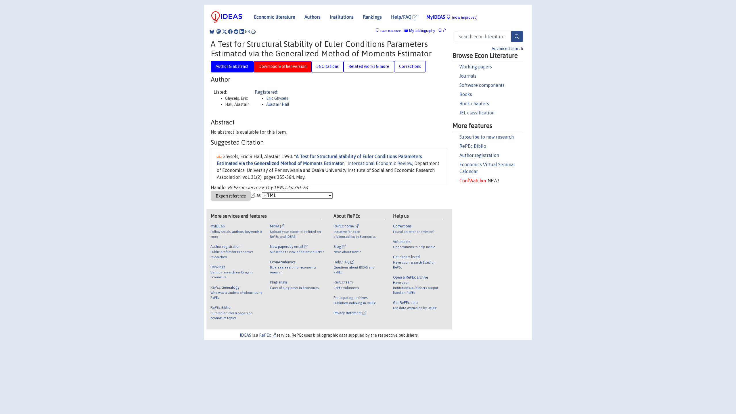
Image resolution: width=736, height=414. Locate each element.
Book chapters (474, 103)
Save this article (390, 30)
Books (465, 94)
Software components (482, 85)
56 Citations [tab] (327, 66)
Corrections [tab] (410, 66)
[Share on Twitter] (224, 31)
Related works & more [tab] (368, 66)
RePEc (265, 335)
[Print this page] (253, 31)
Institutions (342, 17)
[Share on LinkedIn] (241, 31)
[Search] (517, 36)
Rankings (372, 17)
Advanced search (507, 48)
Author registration (479, 155)
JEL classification (476, 112)
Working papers (475, 66)
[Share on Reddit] (236, 31)
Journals (467, 75)
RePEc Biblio (472, 146)
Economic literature (274, 17)
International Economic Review (380, 163)
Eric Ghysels (277, 98)
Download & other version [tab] (282, 66)
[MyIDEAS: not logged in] (441, 30)
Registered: (266, 92)
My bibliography (421, 30)
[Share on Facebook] (230, 31)
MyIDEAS (452, 17)
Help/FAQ (402, 17)
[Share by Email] (247, 31)
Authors (312, 17)
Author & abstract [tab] (232, 66)
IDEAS (245, 335)
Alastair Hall (277, 104)
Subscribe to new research (486, 136)
